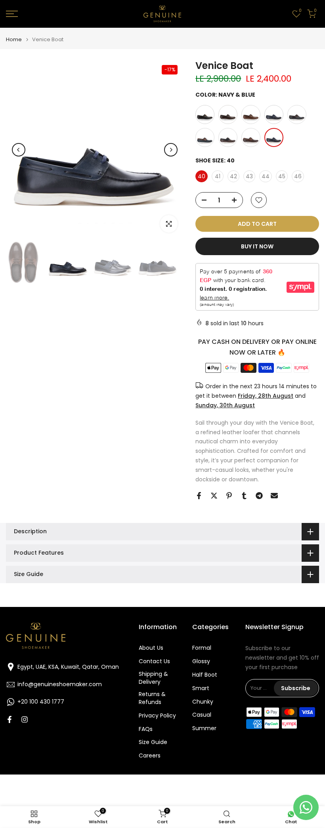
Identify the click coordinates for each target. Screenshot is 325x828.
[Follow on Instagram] (24, 719)
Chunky (202, 702)
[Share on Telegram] (259, 495)
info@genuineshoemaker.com (59, 684)
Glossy (201, 661)
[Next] (171, 149)
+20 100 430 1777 (40, 702)
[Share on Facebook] (199, 495)
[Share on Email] (274, 495)
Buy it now (257, 246)
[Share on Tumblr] (244, 495)
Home (14, 39)
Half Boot (204, 675)
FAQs (146, 729)
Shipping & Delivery (153, 678)
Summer (204, 728)
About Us (151, 648)
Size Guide (153, 742)
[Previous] (18, 149)
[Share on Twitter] (214, 495)
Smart (200, 688)
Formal (201, 648)
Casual (201, 715)
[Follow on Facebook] (9, 719)
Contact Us (154, 661)
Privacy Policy (157, 715)
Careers (150, 755)
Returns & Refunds (152, 698)
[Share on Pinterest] (229, 495)
